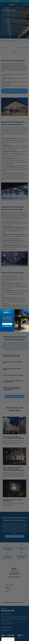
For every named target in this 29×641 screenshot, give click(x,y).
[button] (7, 326)
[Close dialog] (28, 310)
